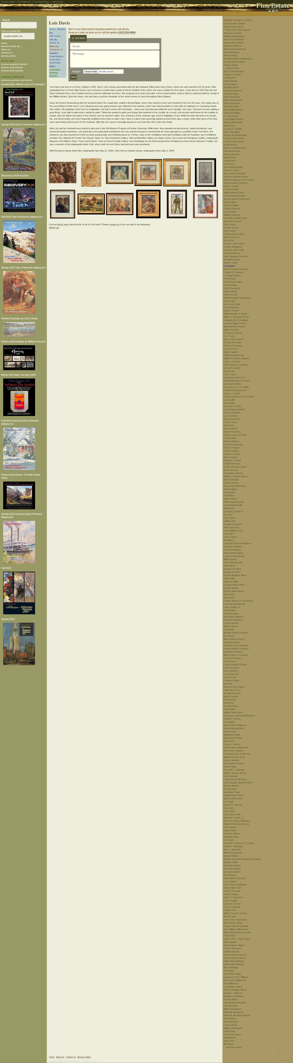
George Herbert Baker (234, 62)
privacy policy (8, 56)
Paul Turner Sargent (233, 750)
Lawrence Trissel (232, 904)
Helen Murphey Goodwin (236, 365)
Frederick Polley (231, 680)
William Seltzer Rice (233, 712)
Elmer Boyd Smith (232, 814)
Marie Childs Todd (232, 888)
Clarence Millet (231, 581)
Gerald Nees (230, 610)
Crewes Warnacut (232, 948)
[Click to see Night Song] (149, 205)
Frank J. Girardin (232, 361)
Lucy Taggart (230, 881)
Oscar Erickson (231, 307)
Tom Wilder (229, 971)
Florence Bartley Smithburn (237, 821)
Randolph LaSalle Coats (235, 218)
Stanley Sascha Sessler (235, 773)
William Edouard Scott (234, 757)
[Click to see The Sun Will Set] (92, 205)
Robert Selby (230, 766)
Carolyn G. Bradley (233, 129)
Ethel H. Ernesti (231, 310)
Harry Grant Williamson (235, 980)
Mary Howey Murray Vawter (237, 932)
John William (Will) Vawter (236, 929)
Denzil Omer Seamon (234, 763)
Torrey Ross (230, 731)
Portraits (53, 76)
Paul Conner (230, 224)
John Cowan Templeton (235, 884)
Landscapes (55, 70)
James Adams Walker (234, 945)
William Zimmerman (233, 1028)
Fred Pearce (230, 661)
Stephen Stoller (231, 862)
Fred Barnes (230, 78)
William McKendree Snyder (237, 824)
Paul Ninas (229, 629)
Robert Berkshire (232, 103)
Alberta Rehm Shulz (233, 798)
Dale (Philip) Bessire (233, 109)
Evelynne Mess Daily (234, 250)
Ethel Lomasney (231, 527)
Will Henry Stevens (233, 853)
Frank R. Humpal (232, 454)
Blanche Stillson (231, 856)
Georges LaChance (233, 511)
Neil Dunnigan (230, 285)
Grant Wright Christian (234, 196)
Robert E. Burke (231, 170)
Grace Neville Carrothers (236, 183)
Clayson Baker (231, 65)
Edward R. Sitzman (233, 805)
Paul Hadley (229, 403)
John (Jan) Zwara (232, 1034)
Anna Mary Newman (233, 617)
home (4, 43)
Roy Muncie (229, 597)
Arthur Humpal (231, 457)
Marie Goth (229, 371)
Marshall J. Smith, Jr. (234, 817)
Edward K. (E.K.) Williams (236, 977)
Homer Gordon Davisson (236, 269)
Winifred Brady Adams (234, 36)
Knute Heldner (230, 428)
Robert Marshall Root (234, 728)
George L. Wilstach (233, 993)
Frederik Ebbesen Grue (235, 390)
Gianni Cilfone (230, 202)
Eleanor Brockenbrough (235, 135)
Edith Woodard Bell (233, 100)
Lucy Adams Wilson (233, 986)
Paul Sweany (230, 875)
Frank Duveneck (232, 288)
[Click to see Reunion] (120, 205)
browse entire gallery (12, 70)
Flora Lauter (229, 518)
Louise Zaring (230, 1025)
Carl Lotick (229, 534)
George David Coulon (234, 234)
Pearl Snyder (230, 827)
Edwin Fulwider (231, 352)
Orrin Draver (230, 278)
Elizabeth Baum (231, 87)
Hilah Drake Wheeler (234, 964)
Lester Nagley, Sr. (232, 607)
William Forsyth (231, 329)
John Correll (229, 231)
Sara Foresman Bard (234, 71)
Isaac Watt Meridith (233, 562)
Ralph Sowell (230, 830)
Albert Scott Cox (231, 237)
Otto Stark (229, 840)
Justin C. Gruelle (232, 393)
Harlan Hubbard (231, 451)
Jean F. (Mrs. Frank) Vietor (237, 939)
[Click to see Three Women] (120, 173)
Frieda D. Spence (232, 833)
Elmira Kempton (231, 479)
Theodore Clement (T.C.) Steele (239, 843)
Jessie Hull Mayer (232, 550)
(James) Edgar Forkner (235, 323)
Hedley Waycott (231, 951)
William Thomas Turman (235, 913)
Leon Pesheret (231, 671)
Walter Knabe (230, 499)
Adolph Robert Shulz (233, 795)
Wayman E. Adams (233, 33)
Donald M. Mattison (233, 546)
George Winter (231, 999)
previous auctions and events (16, 80)
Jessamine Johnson (233, 473)
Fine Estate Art (23, 2)
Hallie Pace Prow (232, 690)
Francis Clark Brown (234, 138)
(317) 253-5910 (127, 32)
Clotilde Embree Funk (234, 355)
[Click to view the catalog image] (23, 195)
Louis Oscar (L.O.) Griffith (236, 387)
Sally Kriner (229, 508)
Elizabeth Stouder (232, 865)
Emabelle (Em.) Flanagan (236, 320)
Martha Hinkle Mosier (234, 591)
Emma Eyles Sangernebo (236, 747)
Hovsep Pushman (232, 693)
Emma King (229, 492)
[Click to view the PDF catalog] (23, 104)
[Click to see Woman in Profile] (177, 173)
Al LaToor (228, 514)
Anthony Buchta (231, 154)
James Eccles (230, 294)
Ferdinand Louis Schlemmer (237, 754)
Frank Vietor (230, 935)
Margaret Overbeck (233, 652)
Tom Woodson (231, 1006)
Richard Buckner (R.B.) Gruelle (239, 396)
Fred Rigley (229, 722)
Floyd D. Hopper (232, 447)
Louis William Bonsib (233, 119)
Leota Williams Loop (233, 530)
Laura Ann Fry (230, 349)
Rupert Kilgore (230, 489)
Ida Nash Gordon (232, 368)
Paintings (54, 73)
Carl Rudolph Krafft (233, 505)
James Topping (231, 894)
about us (6, 49)
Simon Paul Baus (232, 97)
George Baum (230, 84)
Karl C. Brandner (232, 132)
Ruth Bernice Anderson (235, 49)
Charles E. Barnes (232, 74)
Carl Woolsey (230, 1018)
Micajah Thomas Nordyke (236, 632)
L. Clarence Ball (231, 68)
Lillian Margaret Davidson (236, 256)
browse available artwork (14, 64)
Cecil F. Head (230, 422)
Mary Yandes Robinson (235, 725)
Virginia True (230, 910)
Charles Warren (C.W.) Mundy (238, 601)
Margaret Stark (231, 837)
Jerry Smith (229, 811)
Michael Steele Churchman (237, 199)
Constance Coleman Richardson (239, 715)
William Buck (230, 157)
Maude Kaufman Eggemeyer (237, 298)
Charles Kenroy (231, 483)
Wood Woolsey (231, 1022)
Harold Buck (230, 160)
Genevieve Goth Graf (234, 377)
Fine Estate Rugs (41, 2)
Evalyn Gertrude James (235, 467)
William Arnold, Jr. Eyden (235, 314)
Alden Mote (229, 594)
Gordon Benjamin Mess (235, 575)
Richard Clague (231, 205)
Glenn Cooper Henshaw (235, 435)
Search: (6, 20)
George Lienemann (233, 524)
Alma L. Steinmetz (232, 849)
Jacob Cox (229, 240)
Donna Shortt (230, 789)
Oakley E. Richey (232, 719)
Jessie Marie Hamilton (234, 409)
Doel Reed (229, 703)
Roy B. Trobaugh (232, 907)
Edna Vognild (230, 942)
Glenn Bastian (230, 81)
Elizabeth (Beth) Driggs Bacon (238, 58)
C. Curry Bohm (231, 116)
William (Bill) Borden (233, 122)
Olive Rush (229, 741)
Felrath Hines (230, 438)
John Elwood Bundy (233, 167)
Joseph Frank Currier (234, 243)
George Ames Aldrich (234, 42)
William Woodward (232, 1009)
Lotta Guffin (229, 400)
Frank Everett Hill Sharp (235, 779)
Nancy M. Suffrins (232, 868)
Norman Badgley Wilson (235, 990)
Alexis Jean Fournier (234, 339)
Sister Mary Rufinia (233, 738)
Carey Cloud (230, 211)
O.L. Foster (229, 336)
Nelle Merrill (229, 565)
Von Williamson (231, 983)
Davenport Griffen (232, 384)
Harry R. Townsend (233, 897)
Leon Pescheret (231, 668)
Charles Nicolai (231, 623)
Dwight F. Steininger (233, 846)
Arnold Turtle (230, 916)
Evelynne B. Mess (232, 569)
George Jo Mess (232, 572)
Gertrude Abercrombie (234, 23)
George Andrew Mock (234, 585)
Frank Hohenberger (233, 444)
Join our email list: (11, 31)
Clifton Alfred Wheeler (234, 961)
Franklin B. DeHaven (234, 272)
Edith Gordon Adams (234, 27)
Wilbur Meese (230, 559)
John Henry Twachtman (235, 919)
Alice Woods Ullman (233, 923)
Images (77, 71)
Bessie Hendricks (232, 432)
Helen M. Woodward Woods (237, 1015)
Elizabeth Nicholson (233, 620)
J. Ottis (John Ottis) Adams (237, 30)
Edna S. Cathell (231, 186)
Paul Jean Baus (231, 93)
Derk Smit (228, 808)
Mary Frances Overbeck (236, 655)
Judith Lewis (230, 521)
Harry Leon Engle (232, 304)
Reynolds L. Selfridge (234, 770)
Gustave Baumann (233, 90)
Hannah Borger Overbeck (236, 648)
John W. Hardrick (232, 412)
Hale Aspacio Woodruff (235, 1002)
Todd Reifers (230, 709)
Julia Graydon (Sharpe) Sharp (238, 782)
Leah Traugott (230, 900)
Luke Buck (229, 164)
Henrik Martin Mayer (233, 553)
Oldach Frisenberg (233, 345)
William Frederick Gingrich (236, 358)
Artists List (54, 227)
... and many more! (233, 1047)
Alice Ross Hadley (232, 406)
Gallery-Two (58, 2)
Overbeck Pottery (232, 658)
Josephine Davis (232, 259)
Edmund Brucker (232, 151)
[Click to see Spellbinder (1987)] (63, 173)
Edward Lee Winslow (234, 996)
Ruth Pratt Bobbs (232, 113)
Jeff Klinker (229, 495)
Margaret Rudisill (232, 735)
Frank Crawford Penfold (235, 664)
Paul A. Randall (231, 696)
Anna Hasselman (232, 419)
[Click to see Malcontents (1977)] (63, 205)
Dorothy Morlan (231, 588)
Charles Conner (231, 227)
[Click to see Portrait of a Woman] (149, 173)
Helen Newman (231, 613)
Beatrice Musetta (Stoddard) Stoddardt (242, 859)
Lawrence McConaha (234, 556)
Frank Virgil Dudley (233, 282)
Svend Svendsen (232, 872)
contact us (6, 52)
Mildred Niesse (231, 626)
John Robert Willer (232, 974)
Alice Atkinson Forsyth (234, 326)
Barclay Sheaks (231, 786)
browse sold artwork (12, 67)
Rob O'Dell (229, 636)
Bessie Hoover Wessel (235, 958)
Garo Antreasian (231, 52)
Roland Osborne (232, 642)
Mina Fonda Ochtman (234, 639)
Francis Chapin (231, 189)
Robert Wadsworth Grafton (237, 381)
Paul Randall (230, 699)
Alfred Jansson (231, 470)
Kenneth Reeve (231, 706)
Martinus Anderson (233, 46)
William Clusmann (232, 215)
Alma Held (228, 425)
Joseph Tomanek (232, 891)
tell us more (63, 224)
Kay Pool (228, 683)
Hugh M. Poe (230, 677)
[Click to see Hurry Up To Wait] (91, 173)
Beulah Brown (230, 145)
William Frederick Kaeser (236, 476)
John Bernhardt (231, 106)
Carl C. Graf (229, 374)
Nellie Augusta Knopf (233, 502)
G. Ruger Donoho (232, 275)
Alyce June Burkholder (235, 173)
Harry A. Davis (231, 263)
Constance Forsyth (233, 333)
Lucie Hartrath (230, 416)
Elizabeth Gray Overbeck (236, 645)
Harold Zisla (229, 1031)
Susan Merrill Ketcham (234, 486)
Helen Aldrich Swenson (235, 878)
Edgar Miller (229, 578)
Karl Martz (229, 540)
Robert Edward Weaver (235, 955)
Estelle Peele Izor (232, 463)
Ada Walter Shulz (232, 792)
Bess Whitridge (231, 967)
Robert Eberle (230, 291)
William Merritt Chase (234, 192)
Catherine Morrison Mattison (237, 543)
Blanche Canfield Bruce (235, 148)
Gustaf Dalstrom (232, 253)
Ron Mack (229, 1044)
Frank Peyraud (231, 674)
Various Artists (230, 55)
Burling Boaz (230, 1037)
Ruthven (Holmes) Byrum (236, 176)
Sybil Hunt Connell (232, 221)
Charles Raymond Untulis (236, 926)
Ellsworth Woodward (233, 1012)
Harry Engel (229, 301)
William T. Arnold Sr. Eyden (236, 317)
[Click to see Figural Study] (206, 173)
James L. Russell (232, 744)
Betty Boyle (229, 125)
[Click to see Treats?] (206, 205)
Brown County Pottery (234, 687)
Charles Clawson (232, 208)
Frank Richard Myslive (235, 604)
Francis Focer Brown (234, 141)
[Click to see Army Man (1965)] (177, 205)
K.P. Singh (228, 801)
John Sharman (231, 776)
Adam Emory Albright (234, 39)
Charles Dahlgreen (233, 247)
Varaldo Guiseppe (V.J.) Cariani (239, 180)
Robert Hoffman (231, 441)
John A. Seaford (231, 760)
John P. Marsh (231, 537)
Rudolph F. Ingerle (232, 460)
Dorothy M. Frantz (232, 342)
